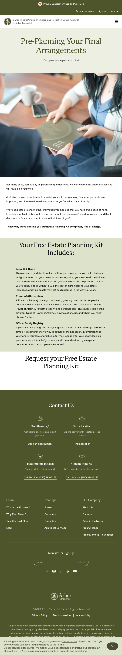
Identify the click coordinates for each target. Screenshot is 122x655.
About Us (88, 507)
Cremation (50, 521)
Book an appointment (40, 443)
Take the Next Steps (17, 521)
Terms (60, 644)
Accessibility (83, 615)
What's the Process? (18, 507)
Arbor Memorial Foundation (98, 534)
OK (112, 646)
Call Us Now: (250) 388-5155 (40, 477)
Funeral (48, 507)
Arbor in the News (93, 521)
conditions (81, 650)
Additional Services (55, 527)
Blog (9, 527)
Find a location (82, 443)
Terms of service (62, 615)
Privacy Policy (39, 615)
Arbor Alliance (90, 527)
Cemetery (50, 514)
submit (81, 562)
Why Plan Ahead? (16, 514)
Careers (87, 514)
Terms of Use (69, 641)
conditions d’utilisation (83, 647)
